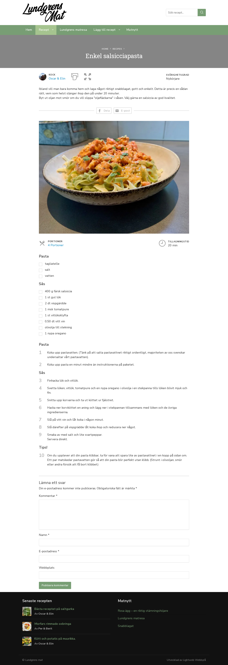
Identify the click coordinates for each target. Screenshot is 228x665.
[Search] (202, 12)
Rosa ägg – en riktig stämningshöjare (143, 611)
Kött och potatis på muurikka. (55, 639)
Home (105, 49)
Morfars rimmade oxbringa (52, 624)
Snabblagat (126, 626)
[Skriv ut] (74, 76)
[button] (87, 76)
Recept (44, 30)
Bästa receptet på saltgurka (54, 609)
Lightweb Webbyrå (194, 660)
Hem (29, 30)
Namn (44, 535)
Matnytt (132, 30)
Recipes (117, 49)
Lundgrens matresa (73, 30)
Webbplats (46, 568)
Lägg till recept (104, 30)
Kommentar (48, 496)
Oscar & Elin (57, 78)
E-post (125, 111)
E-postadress (49, 551)
